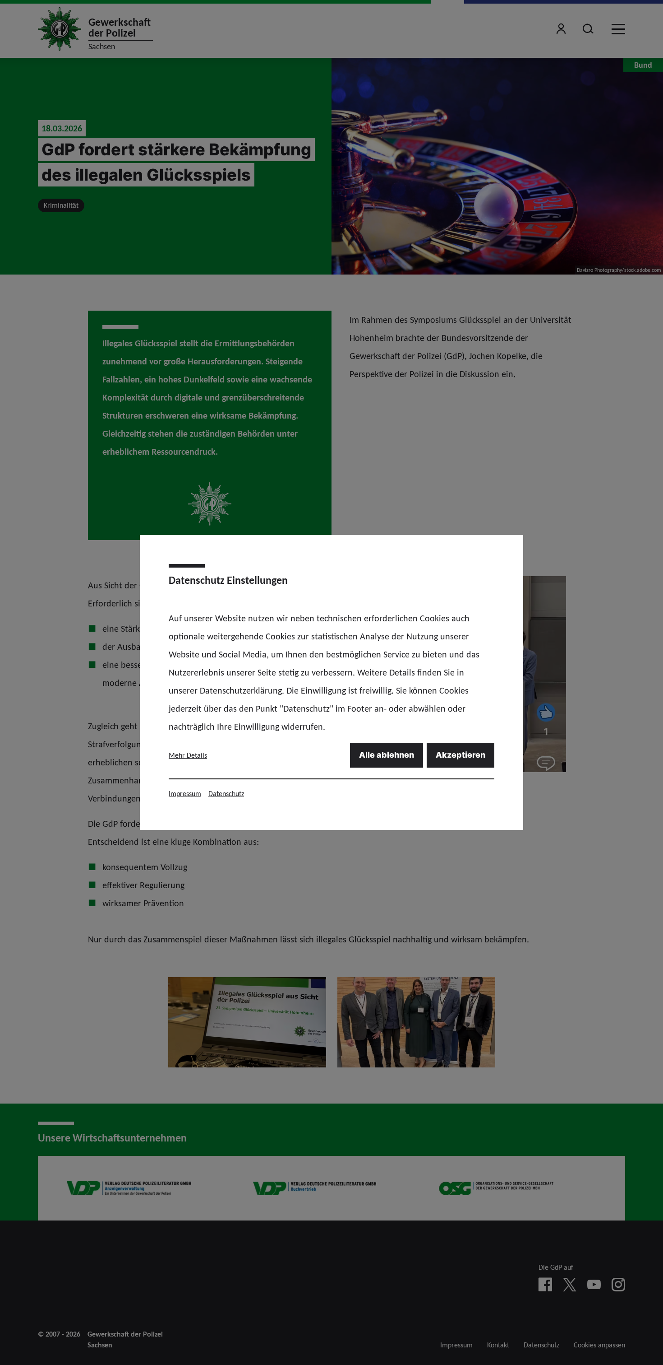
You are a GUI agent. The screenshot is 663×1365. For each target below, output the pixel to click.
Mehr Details (188, 755)
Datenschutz (226, 793)
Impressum (185, 793)
